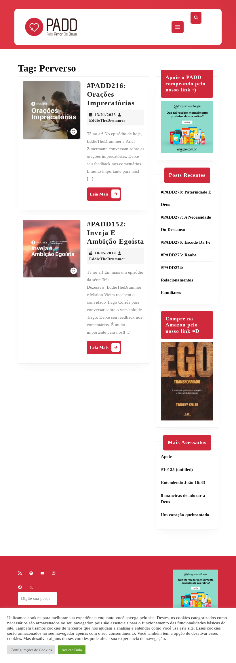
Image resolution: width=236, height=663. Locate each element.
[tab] (178, 27)
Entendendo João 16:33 (183, 482)
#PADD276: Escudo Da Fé (185, 242)
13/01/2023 (105, 114)
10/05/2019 (105, 253)
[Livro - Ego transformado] (187, 380)
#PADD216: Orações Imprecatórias (111, 94)
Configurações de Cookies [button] (31, 650)
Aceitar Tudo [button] (72, 650)
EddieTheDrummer (107, 120)
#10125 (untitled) (177, 469)
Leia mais (105, 195)
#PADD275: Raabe (179, 255)
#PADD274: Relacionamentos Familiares (177, 280)
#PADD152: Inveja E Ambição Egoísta (115, 232)
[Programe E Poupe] (187, 126)
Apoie (166, 456)
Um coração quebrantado (185, 514)
